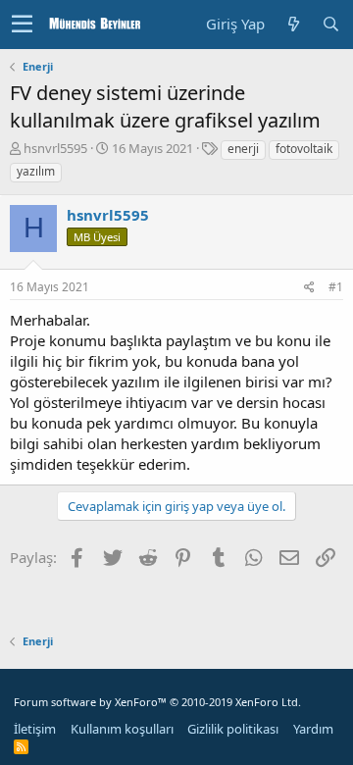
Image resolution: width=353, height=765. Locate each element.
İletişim (35, 729)
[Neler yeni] (293, 24)
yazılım (36, 171)
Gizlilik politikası (232, 729)
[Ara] (330, 24)
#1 (335, 287)
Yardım (313, 729)
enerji (243, 148)
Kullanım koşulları (122, 729)
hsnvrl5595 (55, 148)
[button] (22, 24)
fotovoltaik (304, 148)
